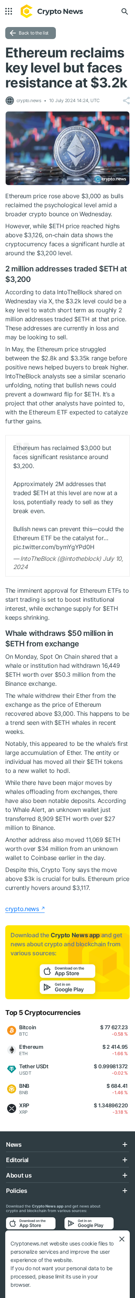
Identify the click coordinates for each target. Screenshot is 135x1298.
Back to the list (33, 33)
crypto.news (22, 909)
